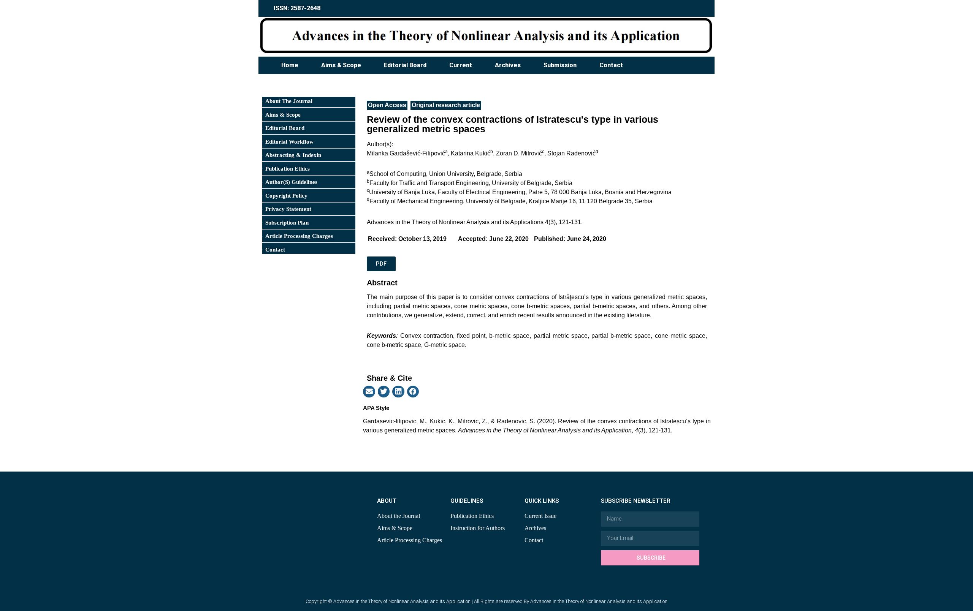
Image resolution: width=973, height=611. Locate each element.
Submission (560, 65)
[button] (369, 392)
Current (460, 65)
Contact (611, 65)
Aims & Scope (341, 65)
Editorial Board (405, 65)
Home (289, 65)
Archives (508, 65)
